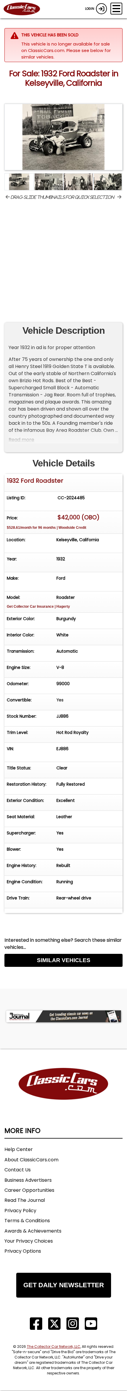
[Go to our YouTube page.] (91, 1324)
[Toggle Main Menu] (116, 8)
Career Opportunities (29, 1190)
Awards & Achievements (32, 1231)
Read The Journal (24, 1200)
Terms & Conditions (27, 1220)
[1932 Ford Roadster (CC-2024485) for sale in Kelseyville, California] (63, 137)
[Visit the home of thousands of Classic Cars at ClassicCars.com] (25, 9)
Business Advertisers (28, 1180)
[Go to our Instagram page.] (72, 1324)
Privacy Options (22, 1251)
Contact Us (17, 1169)
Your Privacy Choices (28, 1241)
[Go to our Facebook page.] (36, 1324)
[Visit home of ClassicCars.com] (63, 1093)
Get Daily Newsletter (63, 1285)
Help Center (18, 1149)
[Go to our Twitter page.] (54, 1324)
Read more (21, 439)
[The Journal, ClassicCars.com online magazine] (63, 1016)
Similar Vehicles (63, 960)
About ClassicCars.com (31, 1159)
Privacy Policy (20, 1210)
